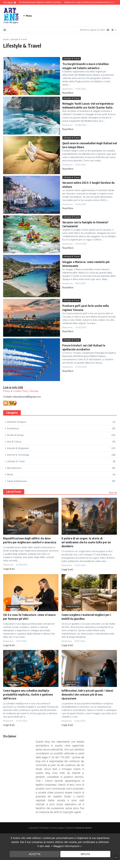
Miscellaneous (13, 606)
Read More (67, 92)
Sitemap (34, 391)
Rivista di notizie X (84, 828)
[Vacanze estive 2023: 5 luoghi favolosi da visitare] (31, 195)
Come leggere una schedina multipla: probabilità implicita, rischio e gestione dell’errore (28, 694)
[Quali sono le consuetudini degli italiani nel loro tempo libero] (31, 155)
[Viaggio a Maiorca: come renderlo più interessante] (31, 276)
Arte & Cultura (72, 530)
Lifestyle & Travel (71, 58)
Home (6, 39)
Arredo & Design (73, 606)
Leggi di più (9, 568)
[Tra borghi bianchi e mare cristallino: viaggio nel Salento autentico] (31, 76)
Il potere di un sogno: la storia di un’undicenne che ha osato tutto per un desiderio (86, 542)
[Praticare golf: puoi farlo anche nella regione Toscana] (31, 318)
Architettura (12, 530)
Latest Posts (13, 491)
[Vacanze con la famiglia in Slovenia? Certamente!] (31, 234)
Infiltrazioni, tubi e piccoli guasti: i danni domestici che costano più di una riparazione (87, 694)
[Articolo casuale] (108, 30)
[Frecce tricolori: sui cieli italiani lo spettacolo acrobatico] (31, 359)
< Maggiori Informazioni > (66, 846)
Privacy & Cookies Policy (15, 391)
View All (113, 492)
